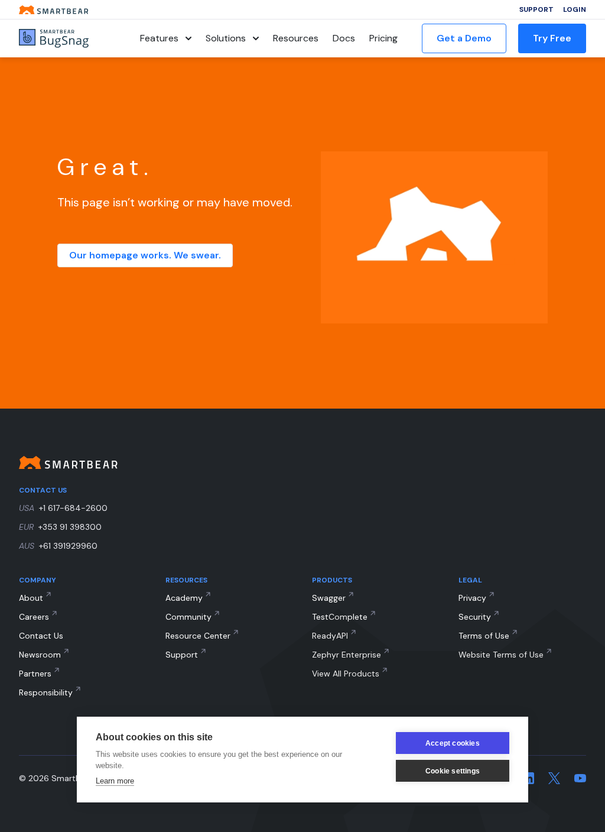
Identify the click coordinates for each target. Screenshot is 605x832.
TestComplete (339, 616)
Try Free (552, 38)
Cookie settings (452, 771)
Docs (344, 38)
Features (159, 38)
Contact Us (41, 635)
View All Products (345, 673)
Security (474, 616)
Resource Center (197, 635)
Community (188, 616)
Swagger (329, 598)
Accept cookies (452, 743)
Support (536, 9)
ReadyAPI (330, 635)
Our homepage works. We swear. (145, 255)
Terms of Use (483, 635)
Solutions (226, 38)
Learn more (115, 780)
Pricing (383, 38)
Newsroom (40, 654)
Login (574, 9)
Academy (184, 598)
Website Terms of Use (501, 654)
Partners (35, 673)
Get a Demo (464, 38)
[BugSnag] (67, 38)
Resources (295, 38)
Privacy (472, 598)
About (31, 598)
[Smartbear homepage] (54, 9)
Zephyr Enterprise (346, 654)
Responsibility (46, 692)
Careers (34, 616)
